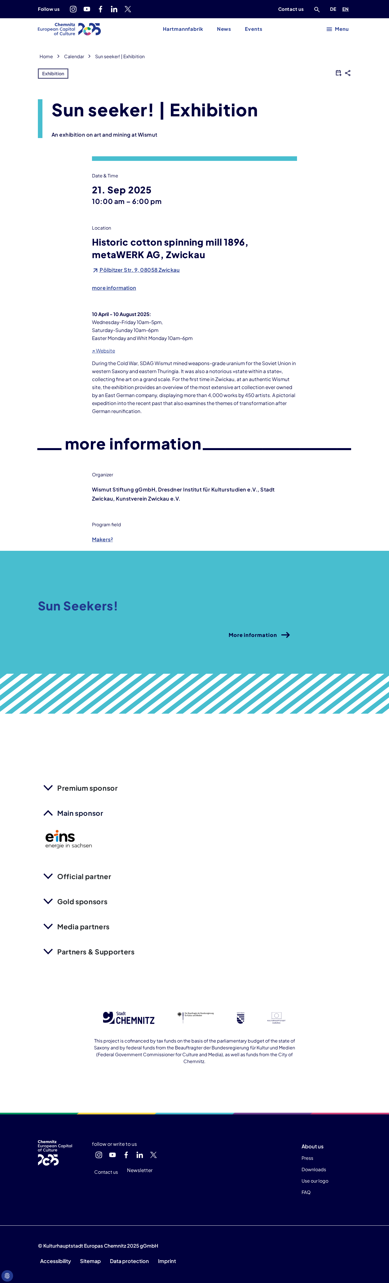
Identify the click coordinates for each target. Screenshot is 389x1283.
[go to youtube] (87, 9)
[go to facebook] (100, 9)
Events (253, 29)
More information (253, 635)
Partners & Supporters (95, 951)
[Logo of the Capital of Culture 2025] (69, 29)
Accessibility (55, 1261)
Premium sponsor (87, 788)
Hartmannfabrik (183, 29)
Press (307, 1158)
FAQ (306, 1192)
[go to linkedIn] (114, 9)
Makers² (102, 539)
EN (346, 9)
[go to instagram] (73, 9)
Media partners (83, 926)
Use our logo (315, 1181)
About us (313, 1146)
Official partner (84, 876)
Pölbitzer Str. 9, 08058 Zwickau (139, 269)
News (224, 29)
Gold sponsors (82, 901)
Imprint (167, 1261)
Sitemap (90, 1261)
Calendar (74, 56)
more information (114, 287)
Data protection (129, 1261)
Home (46, 56)
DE (334, 9)
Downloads (314, 1169)
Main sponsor (80, 813)
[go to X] (128, 9)
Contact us (291, 9)
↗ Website (103, 351)
